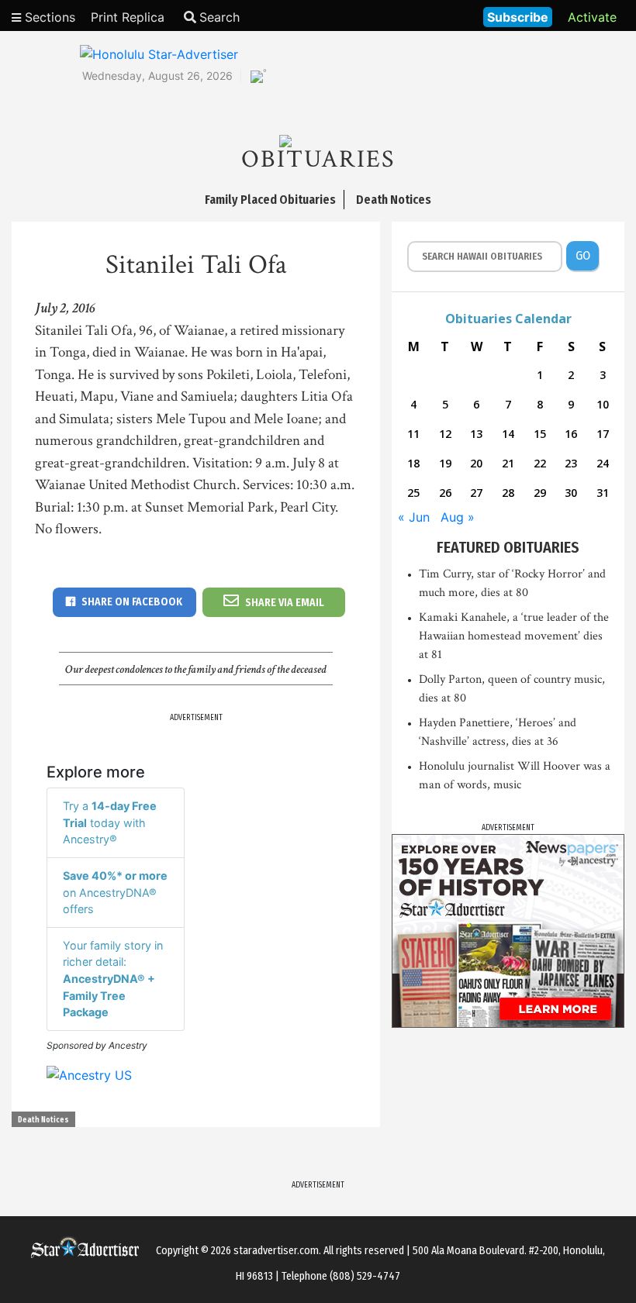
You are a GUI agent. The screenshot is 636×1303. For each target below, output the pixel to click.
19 (445, 463)
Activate (592, 17)
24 (602, 463)
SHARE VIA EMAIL (284, 602)
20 (476, 463)
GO (583, 255)
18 (413, 463)
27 (476, 492)
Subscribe (517, 17)
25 (413, 492)
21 (508, 463)
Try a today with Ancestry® (110, 822)
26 (445, 492)
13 (476, 433)
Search (219, 17)
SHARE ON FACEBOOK (131, 601)
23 (571, 463)
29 (540, 492)
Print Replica (127, 17)
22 (540, 463)
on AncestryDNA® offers (115, 892)
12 (445, 433)
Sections (48, 17)
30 (571, 492)
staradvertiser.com (276, 1250)
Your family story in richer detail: (113, 979)
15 (540, 433)
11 (413, 433)
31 (602, 492)
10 (602, 404)
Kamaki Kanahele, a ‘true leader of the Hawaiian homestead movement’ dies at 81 (514, 636)
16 (571, 433)
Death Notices (43, 1120)
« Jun (414, 517)
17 (602, 433)
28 (508, 492)
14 (508, 433)
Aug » (458, 517)
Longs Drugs (425, 15)
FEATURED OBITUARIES (508, 547)
